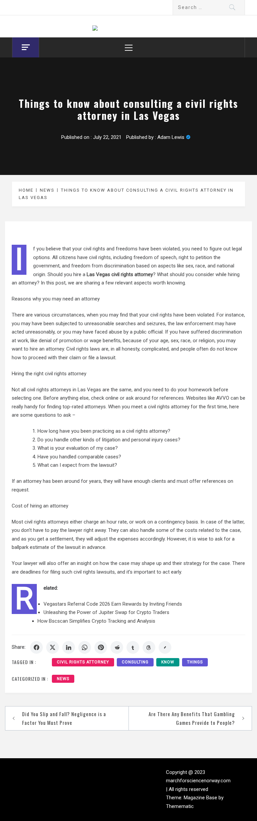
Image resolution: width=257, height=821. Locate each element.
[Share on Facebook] (36, 647)
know (167, 662)
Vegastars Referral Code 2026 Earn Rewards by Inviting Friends (113, 604)
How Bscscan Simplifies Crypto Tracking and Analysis (96, 621)
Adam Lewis (170, 137)
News (63, 678)
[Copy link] (165, 647)
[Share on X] (52, 647)
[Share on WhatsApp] (84, 647)
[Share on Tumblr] (132, 647)
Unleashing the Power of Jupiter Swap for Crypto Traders (106, 612)
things (195, 662)
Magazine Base (201, 798)
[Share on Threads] (149, 647)
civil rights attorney (83, 662)
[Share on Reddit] (116, 647)
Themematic (180, 806)
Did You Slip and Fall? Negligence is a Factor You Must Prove (64, 718)
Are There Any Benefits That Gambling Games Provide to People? (192, 718)
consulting (135, 662)
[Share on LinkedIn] (68, 647)
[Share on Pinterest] (100, 647)
